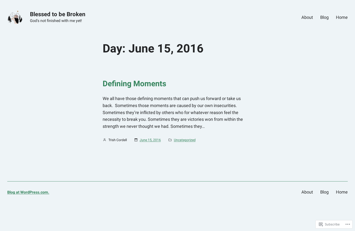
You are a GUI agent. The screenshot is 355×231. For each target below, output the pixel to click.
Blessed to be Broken (57, 14)
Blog (324, 17)
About (307, 17)
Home (342, 17)
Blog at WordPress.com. (28, 192)
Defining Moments (134, 83)
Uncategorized (185, 140)
